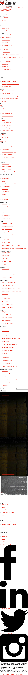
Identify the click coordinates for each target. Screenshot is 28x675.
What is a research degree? (8, 90)
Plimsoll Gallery (5, 395)
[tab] (14, 14)
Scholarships (5, 23)
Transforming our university (8, 172)
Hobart (3, 533)
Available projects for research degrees (11, 96)
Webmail (24, 7)
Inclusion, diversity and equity (8, 152)
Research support (6, 86)
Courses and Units (6, 34)
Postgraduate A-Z (6, 40)
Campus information (6, 166)
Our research (5, 78)
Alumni (1, 105)
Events (3, 181)
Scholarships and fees (7, 93)
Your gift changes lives (7, 130)
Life (9, 9)
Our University (3, 141)
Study (1, 9)
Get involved (4, 110)
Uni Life (3, 134)
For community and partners (8, 512)
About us (4, 144)
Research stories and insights (8, 183)
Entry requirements (6, 61)
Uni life (3, 507)
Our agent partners (6, 69)
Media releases (5, 186)
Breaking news (5, 178)
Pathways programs (6, 45)
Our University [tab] (5, 199)
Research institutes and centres (9, 81)
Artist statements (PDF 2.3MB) (8, 474)
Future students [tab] (5, 191)
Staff (10, 7)
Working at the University (7, 157)
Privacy (12, 674)
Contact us (4, 101)
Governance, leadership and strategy (10, 146)
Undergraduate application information (10, 54)
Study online (4, 42)
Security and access (6, 169)
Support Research (6, 125)
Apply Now (2, 7)
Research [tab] (4, 194)
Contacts (4, 160)
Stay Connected (5, 108)
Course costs (5, 49)
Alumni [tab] (3, 197)
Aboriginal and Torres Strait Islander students (12, 57)
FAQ (3, 25)
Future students (3, 14)
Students (14, 7)
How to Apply (5, 17)
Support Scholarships (6, 122)
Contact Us (4, 72)
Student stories (5, 28)
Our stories (4, 176)
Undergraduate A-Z (6, 37)
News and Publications (7, 116)
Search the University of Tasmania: (8, 388)
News (3, 529)
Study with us (5, 504)
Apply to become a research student (10, 98)
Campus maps (5, 164)
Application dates (6, 52)
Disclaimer (8, 674)
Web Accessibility (19, 674)
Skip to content (3, 0)
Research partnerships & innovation (10, 84)
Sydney (3, 541)
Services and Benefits (7, 113)
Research (5, 9)
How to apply (5, 64)
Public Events (5, 137)
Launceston (4, 536)
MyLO (17, 7)
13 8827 (7, 7)
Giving (3, 120)
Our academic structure (7, 154)
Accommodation (5, 30)
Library (20, 7)
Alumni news (4, 189)
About (3, 515)
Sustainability (5, 149)
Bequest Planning (6, 128)
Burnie (3, 539)
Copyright (2, 674)
